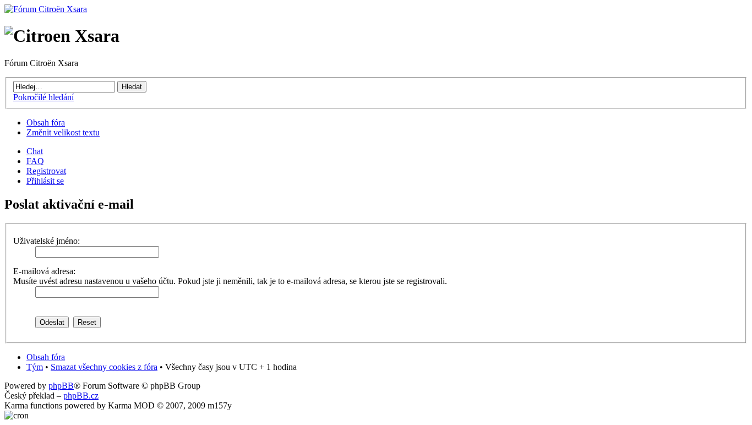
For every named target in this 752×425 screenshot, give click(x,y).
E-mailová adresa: (44, 271)
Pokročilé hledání (43, 97)
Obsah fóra (45, 122)
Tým (34, 367)
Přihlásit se (45, 181)
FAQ (35, 161)
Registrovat (46, 171)
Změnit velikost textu (63, 132)
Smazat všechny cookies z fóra (104, 367)
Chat (34, 151)
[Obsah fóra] (45, 9)
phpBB (61, 385)
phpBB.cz (81, 395)
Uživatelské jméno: (46, 241)
